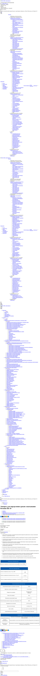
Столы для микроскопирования (16, 98)
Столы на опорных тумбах (17, 122)
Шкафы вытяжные (15, 109)
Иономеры (14, 86)
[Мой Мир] (8, 516)
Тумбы (13, 106)
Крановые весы (15, 139)
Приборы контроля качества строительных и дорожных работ (16, 18)
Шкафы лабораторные (16, 110)
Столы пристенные (15, 249)
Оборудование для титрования (17, 87)
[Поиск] (1, 13)
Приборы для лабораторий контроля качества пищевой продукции (16, 38)
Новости (28, 85)
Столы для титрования (16, 99)
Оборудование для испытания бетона (11, 636)
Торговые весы (15, 147)
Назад (7, 311)
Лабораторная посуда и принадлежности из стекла (17, 152)
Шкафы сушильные (15, 72)
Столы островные (15, 103)
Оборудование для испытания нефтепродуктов (17, 24)
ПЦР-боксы (12, 155)
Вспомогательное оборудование (15, 129)
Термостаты (14, 78)
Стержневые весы (15, 146)
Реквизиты (5, 88)
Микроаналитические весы (17, 286)
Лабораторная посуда (14, 150)
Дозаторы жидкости (16, 81)
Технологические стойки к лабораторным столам (17, 127)
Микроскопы (14, 74)
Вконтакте (5, 502)
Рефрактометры (15, 90)
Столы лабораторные (16, 100)
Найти (2, 672)
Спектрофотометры (15, 80)
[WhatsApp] (5, 516)
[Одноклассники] (7, 516)
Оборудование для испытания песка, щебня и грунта (17, 22)
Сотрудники (5, 84)
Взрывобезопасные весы (16, 136)
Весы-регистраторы (15, 135)
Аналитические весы (16, 134)
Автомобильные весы (16, 133)
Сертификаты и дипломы (5, 87)
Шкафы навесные (15, 111)
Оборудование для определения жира (15, 43)
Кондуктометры (15, 85)
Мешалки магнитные (16, 77)
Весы (11, 132)
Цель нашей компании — (8, 655)
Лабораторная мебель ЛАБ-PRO (16, 114)
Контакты (35, 85)
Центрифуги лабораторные (17, 79)
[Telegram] (3, 669)
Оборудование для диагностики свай (15, 32)
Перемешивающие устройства (17, 73)
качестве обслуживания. (6, 657)
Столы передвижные (16, 104)
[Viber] (4, 516)
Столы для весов (15, 96)
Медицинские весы (15, 141)
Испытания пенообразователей (15, 62)
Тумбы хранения (15, 128)
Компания (2, 81)
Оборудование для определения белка (15, 45)
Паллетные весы (15, 144)
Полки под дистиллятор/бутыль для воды (16, 119)
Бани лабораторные (15, 225)
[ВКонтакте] (1, 516)
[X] (2, 516)
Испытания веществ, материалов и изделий (16, 56)
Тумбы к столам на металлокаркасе (15, 108)
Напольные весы (15, 287)
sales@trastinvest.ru (3, 500)
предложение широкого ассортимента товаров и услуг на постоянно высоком (15, 656)
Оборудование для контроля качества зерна (17, 40)
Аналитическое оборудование (17, 48)
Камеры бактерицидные (16, 88)
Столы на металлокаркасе (17, 121)
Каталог (9, 14)
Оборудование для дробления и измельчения (12, 637)
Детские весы (14, 137)
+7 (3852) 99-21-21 (4, 3)
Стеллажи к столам (15, 120)
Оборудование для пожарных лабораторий (14, 359)
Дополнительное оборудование (15, 30)
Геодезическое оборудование (17, 175)
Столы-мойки (14, 250)
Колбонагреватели (15, 75)
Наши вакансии (31, 86)
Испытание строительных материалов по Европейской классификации (17, 54)
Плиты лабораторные (16, 82)
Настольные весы (15, 143)
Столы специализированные (17, 123)
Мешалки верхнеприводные (17, 76)
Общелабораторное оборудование (16, 71)
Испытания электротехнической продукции (16, 68)
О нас (4, 83)
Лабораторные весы (16, 140)
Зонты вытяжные (15, 116)
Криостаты (14, 89)
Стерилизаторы (15, 91)
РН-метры (14, 84)
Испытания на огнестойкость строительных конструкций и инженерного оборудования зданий (17, 59)
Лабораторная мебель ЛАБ (15, 238)
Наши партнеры (4, 86)
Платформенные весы (16, 145)
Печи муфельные (15, 83)
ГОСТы (25, 85)
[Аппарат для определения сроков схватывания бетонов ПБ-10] (13, 518)
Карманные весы (15, 138)
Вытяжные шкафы (15, 115)
